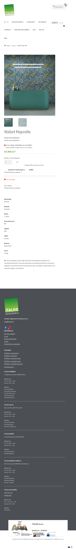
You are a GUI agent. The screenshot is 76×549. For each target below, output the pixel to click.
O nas (6, 336)
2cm (34, 30)
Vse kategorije (17, 22)
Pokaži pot (7, 495)
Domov (8, 45)
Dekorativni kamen (21, 30)
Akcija (41, 30)
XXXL (5, 38)
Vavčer (6, 341)
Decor (14, 45)
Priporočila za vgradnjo (12, 344)
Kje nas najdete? (9, 334)
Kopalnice (31, 22)
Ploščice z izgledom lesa (12, 361)
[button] (11, 138)
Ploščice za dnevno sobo (12, 358)
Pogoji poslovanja (10, 339)
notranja (17, 188)
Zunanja (7, 30)
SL (5, 22)
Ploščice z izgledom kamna (13, 364)
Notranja (42, 22)
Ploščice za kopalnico (11, 353)
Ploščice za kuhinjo (10, 356)
